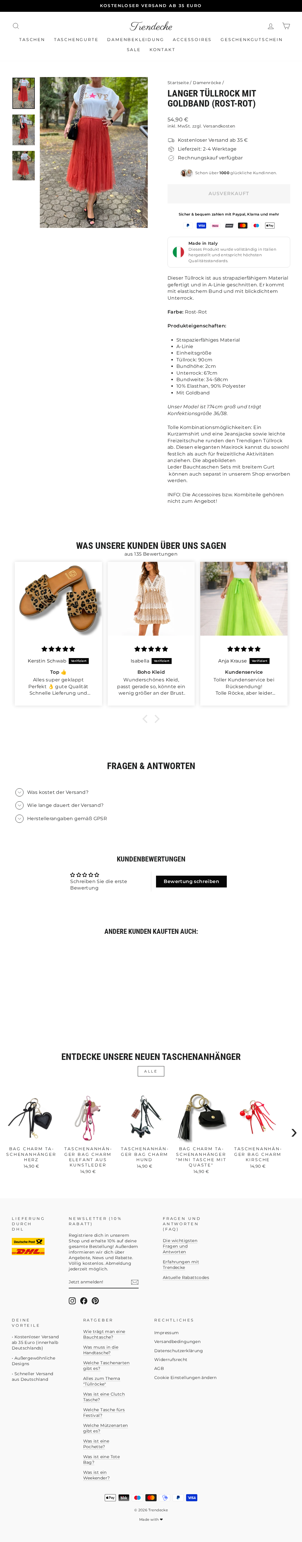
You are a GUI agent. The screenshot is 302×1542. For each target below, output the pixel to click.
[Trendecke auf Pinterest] (95, 1300)
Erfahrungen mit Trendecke (181, 1264)
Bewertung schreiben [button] (191, 881)
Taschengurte (76, 39)
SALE (134, 49)
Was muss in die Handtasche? (101, 1350)
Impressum (166, 1332)
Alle (150, 1071)
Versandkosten (219, 126)
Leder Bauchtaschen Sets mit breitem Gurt (221, 467)
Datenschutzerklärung (178, 1350)
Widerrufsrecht (171, 1359)
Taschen (32, 39)
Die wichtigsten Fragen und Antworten (180, 1246)
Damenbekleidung (135, 39)
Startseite (178, 82)
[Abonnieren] (135, 1282)
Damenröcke (207, 82)
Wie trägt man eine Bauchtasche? (104, 1334)
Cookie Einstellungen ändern (185, 1377)
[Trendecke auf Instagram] (72, 1300)
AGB (159, 1368)
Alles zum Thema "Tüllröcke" (101, 1381)
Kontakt (162, 49)
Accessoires (192, 39)
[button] (146, 719)
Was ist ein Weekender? (96, 1475)
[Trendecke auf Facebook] (83, 1300)
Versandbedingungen (177, 1341)
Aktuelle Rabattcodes (186, 1277)
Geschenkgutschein (252, 39)
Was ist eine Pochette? (96, 1444)
